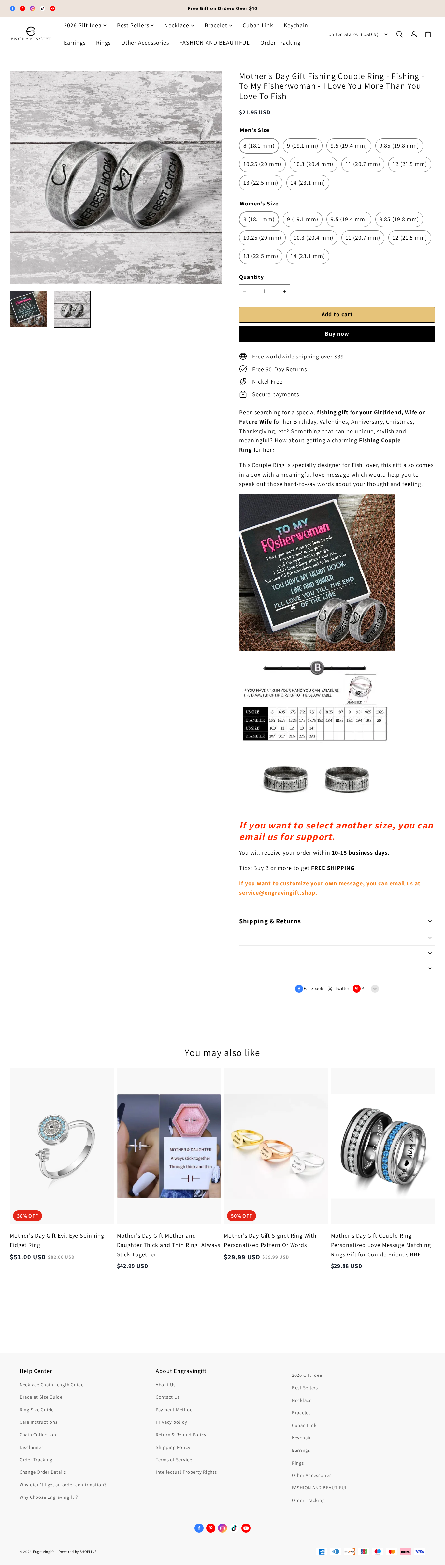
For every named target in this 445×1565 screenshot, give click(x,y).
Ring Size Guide (37, 1409)
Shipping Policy (173, 1447)
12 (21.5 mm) (410, 164)
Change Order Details (43, 1472)
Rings (103, 42)
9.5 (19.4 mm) (349, 145)
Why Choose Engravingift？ (49, 1497)
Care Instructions (38, 1422)
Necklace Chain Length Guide (52, 1384)
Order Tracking (280, 42)
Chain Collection (38, 1434)
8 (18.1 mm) (259, 145)
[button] (399, 34)
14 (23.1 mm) (308, 182)
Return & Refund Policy (181, 1434)
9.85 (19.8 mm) (399, 145)
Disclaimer (31, 1447)
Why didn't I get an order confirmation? (63, 1484)
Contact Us (167, 1397)
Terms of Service (174, 1459)
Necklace (176, 25)
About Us (166, 1384)
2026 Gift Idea (83, 25)
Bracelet (216, 25)
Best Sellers (133, 25)
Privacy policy (171, 1422)
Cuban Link (258, 25)
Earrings (75, 42)
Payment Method (174, 1409)
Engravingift (43, 1551)
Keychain (296, 25)
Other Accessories (145, 42)
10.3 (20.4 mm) (314, 164)
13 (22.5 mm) (260, 182)
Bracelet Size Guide (41, 1397)
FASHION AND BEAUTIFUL (214, 42)
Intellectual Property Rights (186, 1472)
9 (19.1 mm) (302, 145)
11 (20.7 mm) (363, 164)
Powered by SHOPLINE (78, 1551)
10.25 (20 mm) (262, 164)
